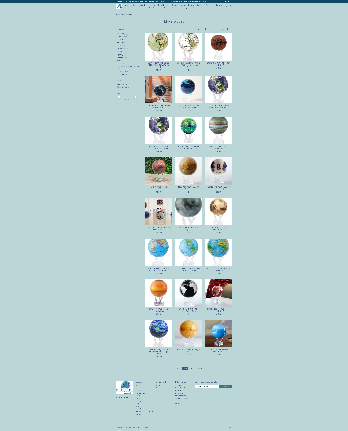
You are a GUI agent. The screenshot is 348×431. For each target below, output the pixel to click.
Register (158, 385)
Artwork (120, 36)
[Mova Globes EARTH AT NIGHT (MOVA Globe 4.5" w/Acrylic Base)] (188, 89)
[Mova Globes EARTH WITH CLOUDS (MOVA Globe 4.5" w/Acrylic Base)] (218, 89)
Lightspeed (145, 427)
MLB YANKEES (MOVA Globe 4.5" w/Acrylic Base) (159, 229)
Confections (121, 71)
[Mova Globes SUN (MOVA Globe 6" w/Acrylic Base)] (188, 333)
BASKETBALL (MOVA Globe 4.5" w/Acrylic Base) (218, 64)
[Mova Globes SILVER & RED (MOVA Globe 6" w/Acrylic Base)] (218, 293)
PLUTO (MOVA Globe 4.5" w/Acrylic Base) (218, 229)
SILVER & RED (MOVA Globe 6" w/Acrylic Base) (218, 310)
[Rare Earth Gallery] (119, 6)
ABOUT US (178, 385)
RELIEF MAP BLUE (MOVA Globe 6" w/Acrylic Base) (218, 269)
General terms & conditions (183, 388)
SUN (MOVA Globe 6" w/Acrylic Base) (188, 351)
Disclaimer (178, 390)
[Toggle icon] (227, 6)
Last (191, 368)
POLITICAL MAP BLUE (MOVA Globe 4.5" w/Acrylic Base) (158, 269)
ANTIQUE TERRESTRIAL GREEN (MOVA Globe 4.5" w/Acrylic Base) (159, 65)
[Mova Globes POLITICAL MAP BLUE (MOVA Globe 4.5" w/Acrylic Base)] (158, 252)
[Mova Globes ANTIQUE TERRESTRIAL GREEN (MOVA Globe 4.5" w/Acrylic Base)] (158, 47)
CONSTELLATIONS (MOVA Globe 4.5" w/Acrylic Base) (159, 106)
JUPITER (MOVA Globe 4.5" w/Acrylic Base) (218, 147)
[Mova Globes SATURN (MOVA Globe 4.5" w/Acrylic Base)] (158, 293)
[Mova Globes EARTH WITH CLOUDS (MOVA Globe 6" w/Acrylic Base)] (158, 130)
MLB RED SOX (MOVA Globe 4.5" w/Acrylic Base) (218, 188)
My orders (159, 388)
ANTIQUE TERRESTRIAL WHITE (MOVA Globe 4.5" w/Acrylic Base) (188, 65)
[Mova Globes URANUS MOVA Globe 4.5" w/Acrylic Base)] (218, 333)
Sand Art (120, 57)
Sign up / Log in (227, 1)
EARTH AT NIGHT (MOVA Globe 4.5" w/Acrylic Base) (188, 106)
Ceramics (120, 39)
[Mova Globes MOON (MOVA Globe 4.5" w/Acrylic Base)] (188, 211)
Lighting (120, 55)
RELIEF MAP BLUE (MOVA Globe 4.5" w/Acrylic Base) (188, 269)
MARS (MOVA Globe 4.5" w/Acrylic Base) (159, 188)
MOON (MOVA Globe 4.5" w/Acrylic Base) (188, 229)
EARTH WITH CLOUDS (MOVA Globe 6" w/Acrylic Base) (159, 147)
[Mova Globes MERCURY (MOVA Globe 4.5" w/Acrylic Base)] (188, 170)
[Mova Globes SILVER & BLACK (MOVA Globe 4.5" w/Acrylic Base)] (188, 293)
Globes (123, 14)
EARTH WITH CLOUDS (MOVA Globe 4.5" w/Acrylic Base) (218, 106)
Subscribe (226, 386)
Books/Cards (121, 63)
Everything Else (122, 42)
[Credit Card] (230, 427)
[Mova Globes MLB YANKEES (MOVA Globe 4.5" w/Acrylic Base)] (158, 211)
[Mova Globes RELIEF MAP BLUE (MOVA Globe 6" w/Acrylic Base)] (218, 252)
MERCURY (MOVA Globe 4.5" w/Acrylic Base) (188, 188)
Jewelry (119, 52)
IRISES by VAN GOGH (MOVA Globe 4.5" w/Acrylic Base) (188, 147)
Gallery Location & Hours (182, 401)
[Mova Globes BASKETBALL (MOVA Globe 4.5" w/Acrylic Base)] (218, 47)
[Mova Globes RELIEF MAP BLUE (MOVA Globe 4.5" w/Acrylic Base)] (188, 252)
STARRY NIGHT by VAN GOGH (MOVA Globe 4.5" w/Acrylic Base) (159, 351)
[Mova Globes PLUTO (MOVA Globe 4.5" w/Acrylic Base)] (218, 211)
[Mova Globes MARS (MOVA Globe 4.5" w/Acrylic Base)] (158, 170)
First (185, 368)
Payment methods (180, 396)
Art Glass (120, 34)
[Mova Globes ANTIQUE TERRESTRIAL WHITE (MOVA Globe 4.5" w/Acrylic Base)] (188, 47)
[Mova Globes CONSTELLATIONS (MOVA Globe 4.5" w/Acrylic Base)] (158, 89)
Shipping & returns (181, 398)
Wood (119, 60)
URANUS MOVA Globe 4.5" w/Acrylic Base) (218, 351)
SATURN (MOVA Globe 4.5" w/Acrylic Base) (159, 310)
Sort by (209, 29)
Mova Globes (122, 48)
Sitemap (177, 403)
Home (126, 5)
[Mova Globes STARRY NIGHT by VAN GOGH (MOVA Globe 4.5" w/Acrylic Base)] (158, 333)
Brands (195, 8)
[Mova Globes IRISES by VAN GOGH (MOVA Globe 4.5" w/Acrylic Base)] (188, 130)
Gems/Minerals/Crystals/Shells (159, 8)
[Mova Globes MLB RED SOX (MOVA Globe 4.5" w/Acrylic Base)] (218, 170)
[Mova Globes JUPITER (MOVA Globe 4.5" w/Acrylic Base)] (218, 130)
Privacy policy (179, 393)
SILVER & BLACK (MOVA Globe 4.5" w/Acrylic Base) (188, 310)
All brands (123, 84)
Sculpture (120, 74)
